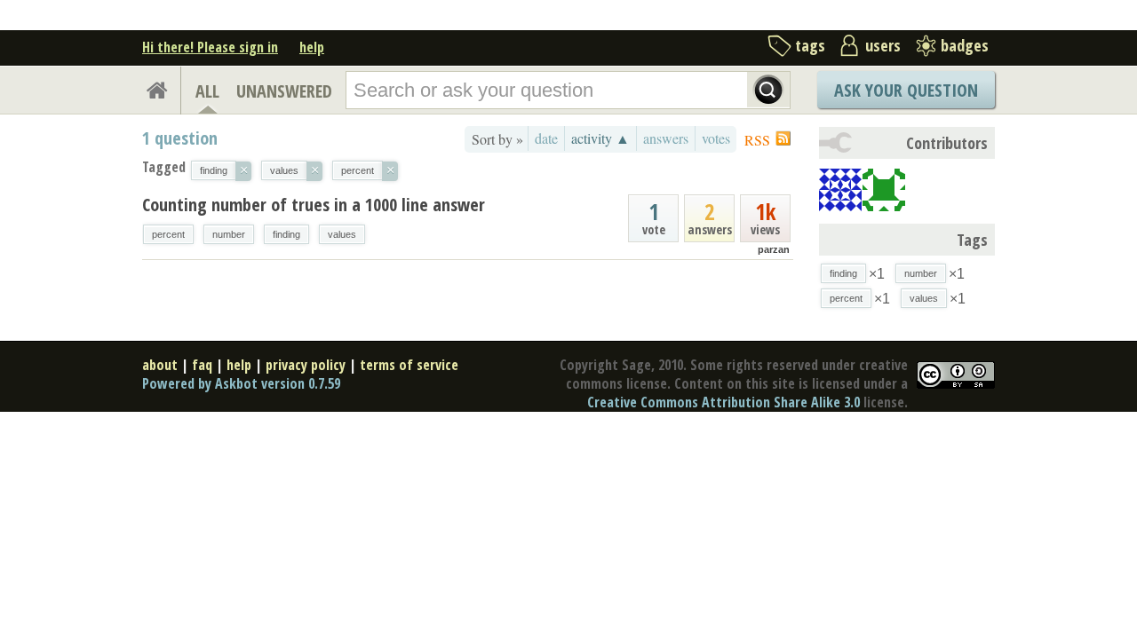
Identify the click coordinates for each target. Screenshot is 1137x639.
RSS (757, 139)
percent (168, 234)
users (883, 45)
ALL (207, 91)
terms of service (409, 365)
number (228, 234)
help (311, 47)
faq (202, 365)
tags (810, 45)
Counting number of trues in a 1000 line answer (313, 205)
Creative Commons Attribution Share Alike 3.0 (723, 402)
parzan (774, 249)
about (160, 365)
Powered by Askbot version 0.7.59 (241, 383)
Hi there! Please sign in (210, 47)
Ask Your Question (906, 90)
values (342, 234)
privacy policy (306, 365)
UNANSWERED (284, 91)
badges (965, 45)
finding (286, 234)
